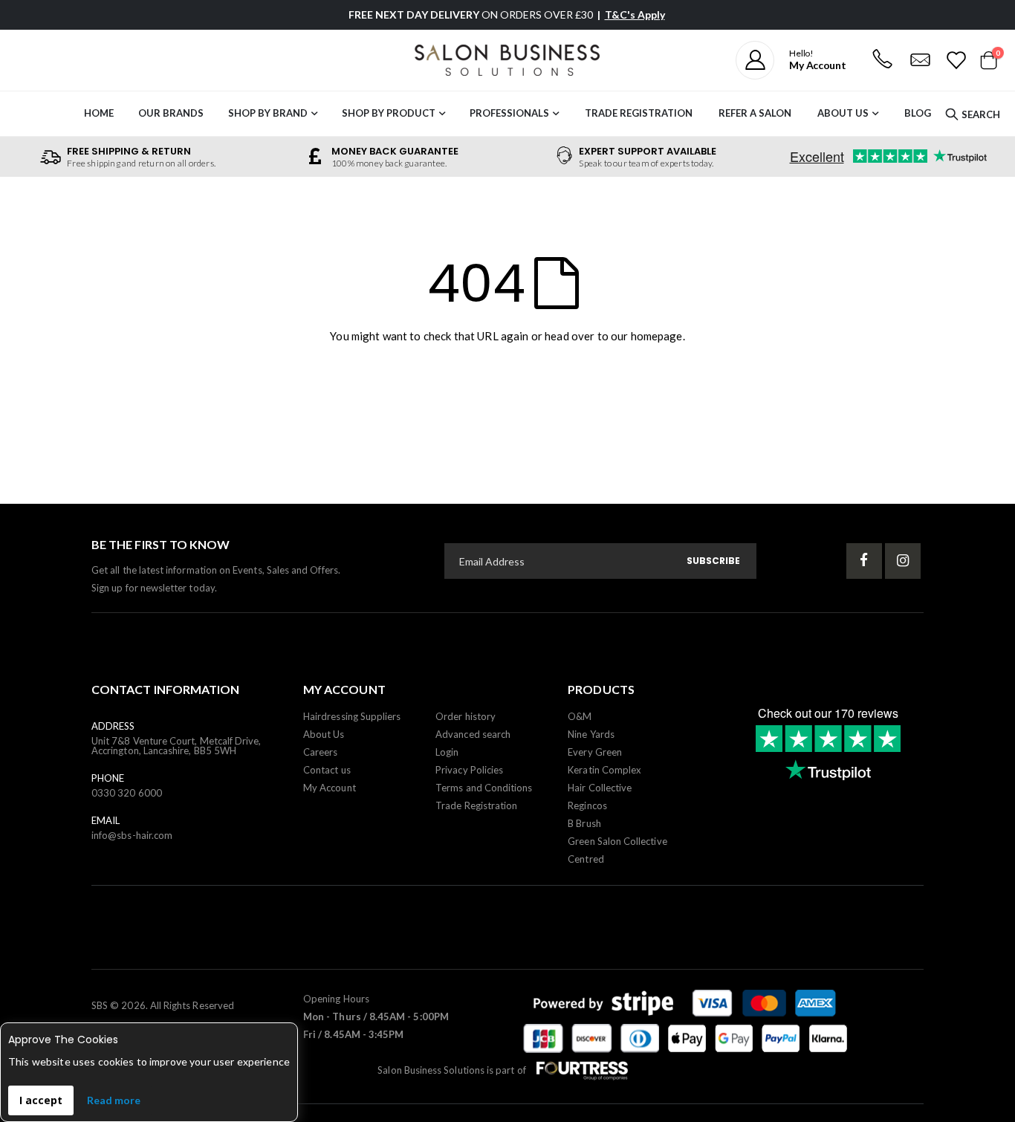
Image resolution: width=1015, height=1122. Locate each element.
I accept (40, 1100)
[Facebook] (864, 561)
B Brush (584, 823)
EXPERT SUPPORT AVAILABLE (647, 151)
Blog (917, 113)
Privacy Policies (469, 770)
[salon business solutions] (507, 60)
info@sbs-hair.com (131, 835)
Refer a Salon (755, 113)
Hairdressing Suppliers (352, 716)
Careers (320, 752)
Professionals (509, 113)
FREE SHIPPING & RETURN (129, 151)
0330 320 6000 (126, 793)
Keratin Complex (604, 770)
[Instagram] (903, 561)
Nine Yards (591, 734)
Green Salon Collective (617, 841)
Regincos (587, 805)
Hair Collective (600, 788)
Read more (113, 1100)
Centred (585, 859)
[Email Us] (919, 60)
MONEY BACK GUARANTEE (394, 151)
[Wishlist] (955, 60)
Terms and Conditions (483, 788)
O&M (579, 716)
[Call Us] (882, 60)
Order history (465, 716)
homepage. (658, 336)
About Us (843, 113)
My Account (329, 788)
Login (446, 752)
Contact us (327, 770)
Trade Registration (639, 113)
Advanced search (472, 734)
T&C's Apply (635, 14)
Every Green (595, 752)
